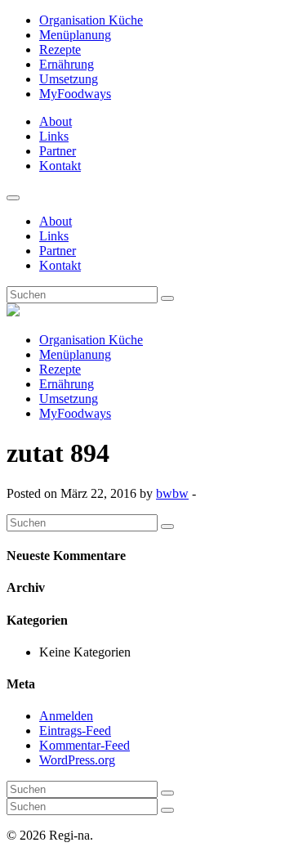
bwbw (172, 493)
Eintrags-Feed (75, 730)
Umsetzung (68, 79)
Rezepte (60, 49)
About (55, 121)
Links (54, 136)
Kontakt (60, 166)
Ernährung (66, 64)
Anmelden (66, 716)
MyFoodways (75, 94)
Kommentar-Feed (84, 745)
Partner (57, 151)
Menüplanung (75, 35)
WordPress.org (77, 760)
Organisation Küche (91, 20)
